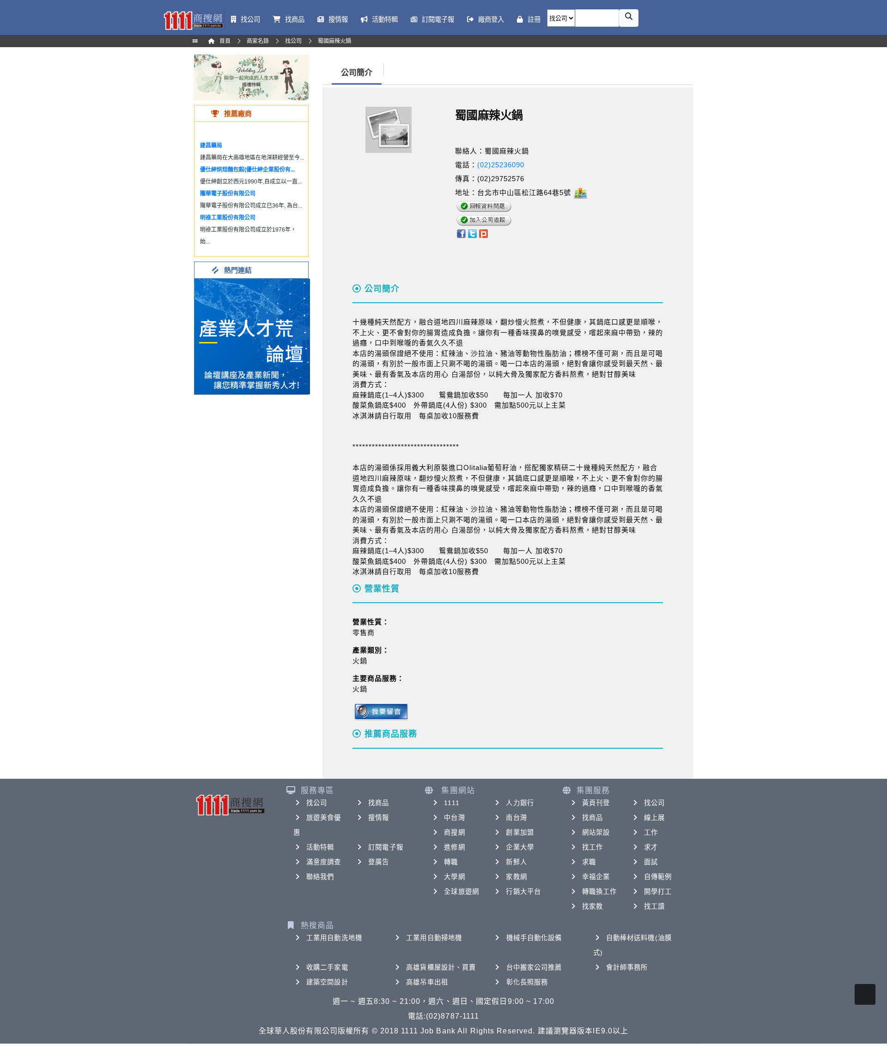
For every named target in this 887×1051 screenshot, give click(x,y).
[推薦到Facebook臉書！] (461, 233)
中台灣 (454, 817)
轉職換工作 (599, 891)
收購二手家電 (327, 967)
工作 (651, 832)
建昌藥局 (211, 145)
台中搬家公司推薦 (534, 967)
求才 (651, 847)
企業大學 (520, 847)
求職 (589, 862)
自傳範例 (658, 876)
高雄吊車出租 (427, 982)
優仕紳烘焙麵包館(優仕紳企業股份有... (247, 169)
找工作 (592, 847)
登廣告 (378, 862)
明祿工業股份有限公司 (227, 217)
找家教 (592, 906)
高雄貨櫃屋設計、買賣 (441, 967)
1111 (451, 803)
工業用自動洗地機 (334, 937)
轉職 (451, 862)
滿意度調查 (323, 862)
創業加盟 (520, 832)
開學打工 (658, 891)
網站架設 (596, 832)
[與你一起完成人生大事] (251, 77)
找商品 (378, 803)
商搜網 (454, 832)
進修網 (454, 847)
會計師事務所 (627, 967)
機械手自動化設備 (534, 937)
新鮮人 (516, 862)
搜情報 (378, 817)
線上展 (654, 817)
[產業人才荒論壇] (252, 336)
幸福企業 (596, 876)
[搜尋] (628, 18)
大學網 (454, 876)
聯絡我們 (320, 876)
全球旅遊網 (461, 891)
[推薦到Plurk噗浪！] (483, 233)
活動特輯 (320, 847)
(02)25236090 (500, 165)
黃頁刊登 (596, 803)
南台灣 (516, 817)
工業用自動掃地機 (434, 937)
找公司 (316, 803)
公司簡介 (356, 72)
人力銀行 (520, 803)
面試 (651, 862)
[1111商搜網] (193, 19)
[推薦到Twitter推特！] (472, 233)
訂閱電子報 (385, 847)
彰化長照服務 (527, 982)
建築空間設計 (327, 982)
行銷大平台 (523, 891)
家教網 (516, 876)
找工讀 (654, 906)
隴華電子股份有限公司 (227, 193)
